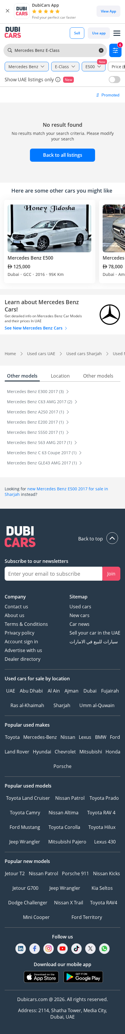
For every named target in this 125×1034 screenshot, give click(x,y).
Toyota (12, 737)
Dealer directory (22, 659)
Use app (99, 33)
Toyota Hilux (101, 827)
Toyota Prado (104, 798)
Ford (115, 737)
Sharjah (61, 705)
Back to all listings (62, 155)
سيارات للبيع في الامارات (93, 641)
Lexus (85, 737)
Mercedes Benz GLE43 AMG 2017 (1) (42, 463)
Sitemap (78, 596)
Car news (79, 624)
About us (14, 615)
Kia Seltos (102, 888)
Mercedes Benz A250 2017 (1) (36, 412)
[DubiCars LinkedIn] (20, 948)
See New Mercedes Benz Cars (34, 328)
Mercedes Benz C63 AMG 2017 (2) (40, 401)
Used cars (80, 606)
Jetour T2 (15, 873)
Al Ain (54, 691)
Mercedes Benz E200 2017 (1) (36, 422)
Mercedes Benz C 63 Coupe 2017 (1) (42, 452)
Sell (77, 33)
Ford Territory (87, 917)
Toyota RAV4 (103, 902)
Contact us (16, 606)
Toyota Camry (25, 812)
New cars (79, 615)
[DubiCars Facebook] (34, 948)
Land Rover (17, 751)
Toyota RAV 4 (101, 812)
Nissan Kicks (106, 873)
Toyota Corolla (64, 827)
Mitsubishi (90, 751)
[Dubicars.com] (62, 537)
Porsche (62, 766)
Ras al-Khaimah (27, 705)
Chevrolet (65, 751)
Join (111, 573)
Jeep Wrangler (24, 842)
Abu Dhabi (31, 691)
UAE (10, 691)
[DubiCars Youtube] (62, 948)
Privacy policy (19, 633)
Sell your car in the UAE (94, 633)
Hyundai (42, 751)
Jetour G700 (25, 888)
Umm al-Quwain (97, 705)
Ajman (71, 691)
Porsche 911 (75, 873)
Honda (113, 751)
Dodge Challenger (27, 902)
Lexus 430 (105, 842)
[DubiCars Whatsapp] (104, 948)
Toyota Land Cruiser (28, 798)
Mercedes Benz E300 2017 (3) (36, 391)
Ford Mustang (25, 827)
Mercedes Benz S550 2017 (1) (36, 432)
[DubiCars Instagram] (48, 948)
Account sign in (21, 641)
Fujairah (110, 691)
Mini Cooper (36, 917)
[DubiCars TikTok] (76, 948)
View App (108, 11)
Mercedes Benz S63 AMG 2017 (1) (40, 442)
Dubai (90, 691)
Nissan (67, 737)
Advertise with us (23, 650)
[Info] (58, 79)
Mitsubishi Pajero (67, 842)
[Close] (7, 11)
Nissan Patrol (70, 798)
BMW (100, 737)
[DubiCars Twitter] (90, 948)
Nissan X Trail (68, 902)
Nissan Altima (63, 812)
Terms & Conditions (26, 624)
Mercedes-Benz (40, 737)
